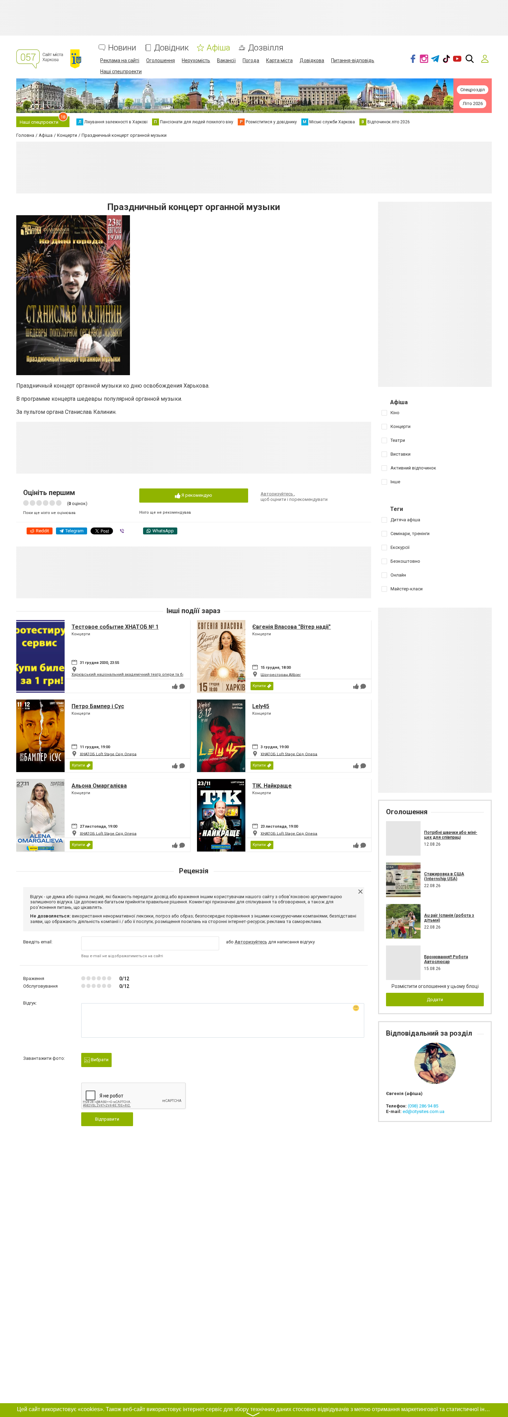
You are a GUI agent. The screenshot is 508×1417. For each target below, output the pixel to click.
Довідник (171, 48)
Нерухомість (196, 60)
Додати (435, 999)
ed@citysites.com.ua (423, 1111)
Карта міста (279, 60)
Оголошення (160, 60)
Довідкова (312, 60)
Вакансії (226, 60)
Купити (259, 686)
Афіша (218, 48)
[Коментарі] (182, 686)
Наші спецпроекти (121, 71)
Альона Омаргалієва (99, 785)
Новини (122, 48)
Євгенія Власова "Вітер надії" (291, 627)
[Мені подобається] (175, 686)
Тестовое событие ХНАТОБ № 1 (115, 627)
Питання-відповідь (352, 60)
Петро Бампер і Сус (98, 706)
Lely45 (260, 706)
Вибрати (99, 1059)
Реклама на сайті (119, 60)
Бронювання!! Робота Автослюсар (446, 959)
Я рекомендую (196, 495)
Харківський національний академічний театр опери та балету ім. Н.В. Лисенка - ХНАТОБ (157, 674)
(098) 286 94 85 (423, 1106)
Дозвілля (265, 48)
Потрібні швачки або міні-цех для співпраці (450, 835)
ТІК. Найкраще (272, 785)
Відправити (107, 1119)
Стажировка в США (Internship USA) (444, 876)
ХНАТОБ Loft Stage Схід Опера (108, 754)
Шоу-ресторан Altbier (281, 674)
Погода (251, 60)
